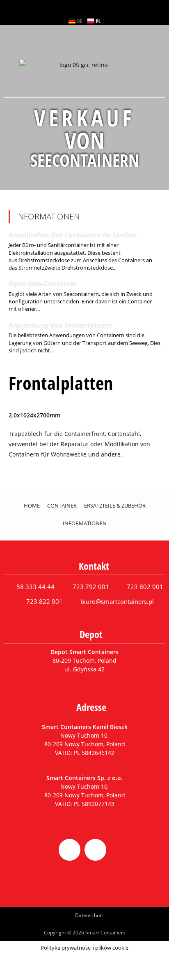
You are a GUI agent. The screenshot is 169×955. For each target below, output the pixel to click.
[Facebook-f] (69, 850)
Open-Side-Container (43, 283)
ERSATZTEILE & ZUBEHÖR (115, 505)
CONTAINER (62, 505)
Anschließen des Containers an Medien (73, 235)
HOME (32, 505)
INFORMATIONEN (85, 523)
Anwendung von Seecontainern (60, 325)
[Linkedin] (95, 850)
